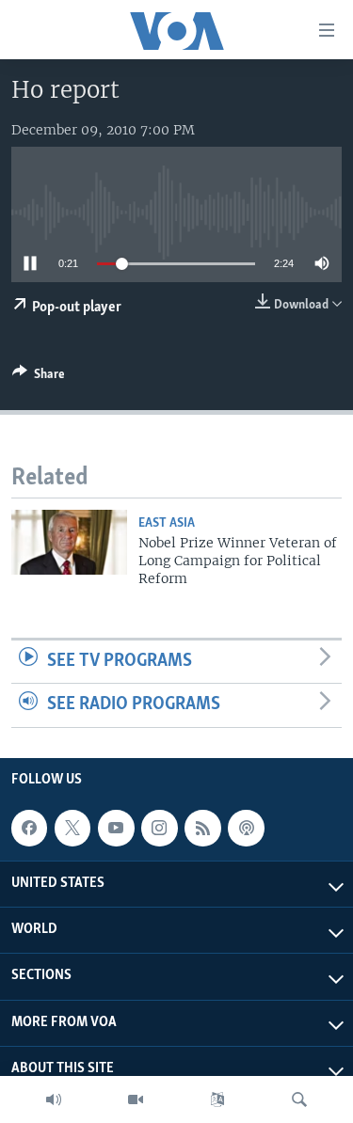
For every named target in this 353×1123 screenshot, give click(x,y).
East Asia (166, 523)
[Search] (299, 1099)
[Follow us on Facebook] (29, 828)
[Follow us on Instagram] (159, 828)
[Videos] (135, 1099)
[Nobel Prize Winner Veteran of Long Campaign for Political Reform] (69, 542)
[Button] (38, 377)
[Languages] (217, 1099)
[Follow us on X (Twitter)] (72, 828)
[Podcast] (246, 828)
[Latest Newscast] (53, 1099)
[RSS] (202, 828)
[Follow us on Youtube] (116, 828)
